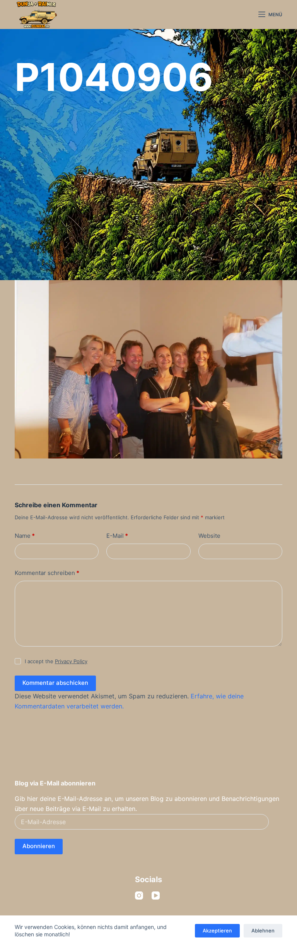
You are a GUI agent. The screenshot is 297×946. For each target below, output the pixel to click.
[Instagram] (139, 895)
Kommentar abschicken (55, 682)
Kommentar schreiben (47, 572)
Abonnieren (38, 846)
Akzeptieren (217, 930)
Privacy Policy (71, 661)
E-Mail (117, 535)
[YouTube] (156, 895)
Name (25, 535)
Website (209, 535)
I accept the (56, 661)
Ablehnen (263, 930)
